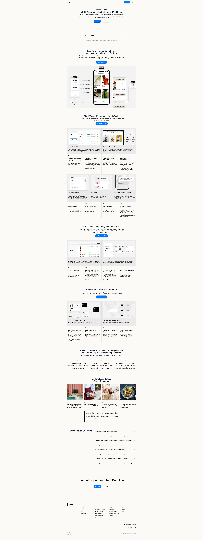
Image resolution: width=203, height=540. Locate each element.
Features (82, 505)
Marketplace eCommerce (99, 505)
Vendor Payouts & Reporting (127, 270)
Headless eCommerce (98, 519)
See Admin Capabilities (101, 123)
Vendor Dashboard (72, 259)
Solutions (80, 2)
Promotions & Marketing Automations (123, 192)
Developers (87, 2)
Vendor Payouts (95, 192)
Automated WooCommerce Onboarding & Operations (109, 271)
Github (123, 509)
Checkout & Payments (73, 192)
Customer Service (107, 206)
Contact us (120, 2)
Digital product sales (98, 517)
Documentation (100, 2)
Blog (111, 2)
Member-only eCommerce (99, 515)
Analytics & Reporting (90, 206)
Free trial (82, 511)
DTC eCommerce (111, 509)
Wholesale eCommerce (112, 511)
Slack (123, 511)
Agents (93, 2)
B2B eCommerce (111, 505)
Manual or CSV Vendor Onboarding (108, 159)
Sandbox (124, 505)
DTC (67, 402)
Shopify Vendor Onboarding (75, 146)
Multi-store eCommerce (99, 511)
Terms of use (69, 534)
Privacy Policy (69, 532)
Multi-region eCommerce (99, 513)
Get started (97, 21)
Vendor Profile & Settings (74, 270)
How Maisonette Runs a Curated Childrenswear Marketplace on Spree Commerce (110, 406)
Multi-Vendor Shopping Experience (76, 320)
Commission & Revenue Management (126, 159)
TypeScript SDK (123, 212)
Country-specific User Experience (111, 320)
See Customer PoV (101, 297)
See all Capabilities (101, 62)
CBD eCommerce (111, 515)
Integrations (83, 507)
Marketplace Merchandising (110, 146)
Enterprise (107, 2)
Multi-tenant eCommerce (99, 507)
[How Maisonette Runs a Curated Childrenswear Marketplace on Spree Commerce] (110, 392)
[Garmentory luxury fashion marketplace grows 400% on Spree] (92, 392)
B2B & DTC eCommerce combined (114, 507)
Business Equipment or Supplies (114, 513)
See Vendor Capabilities (101, 235)
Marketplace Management (74, 158)
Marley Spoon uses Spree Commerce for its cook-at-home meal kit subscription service (128, 406)
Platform (74, 2)
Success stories (83, 513)
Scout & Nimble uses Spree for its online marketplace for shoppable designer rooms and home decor (74, 406)
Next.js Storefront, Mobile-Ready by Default (74, 331)
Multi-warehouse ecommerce (100, 509)
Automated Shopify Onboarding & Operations (114, 259)
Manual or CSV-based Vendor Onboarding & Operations (92, 271)
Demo (82, 509)
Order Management (73, 206)
